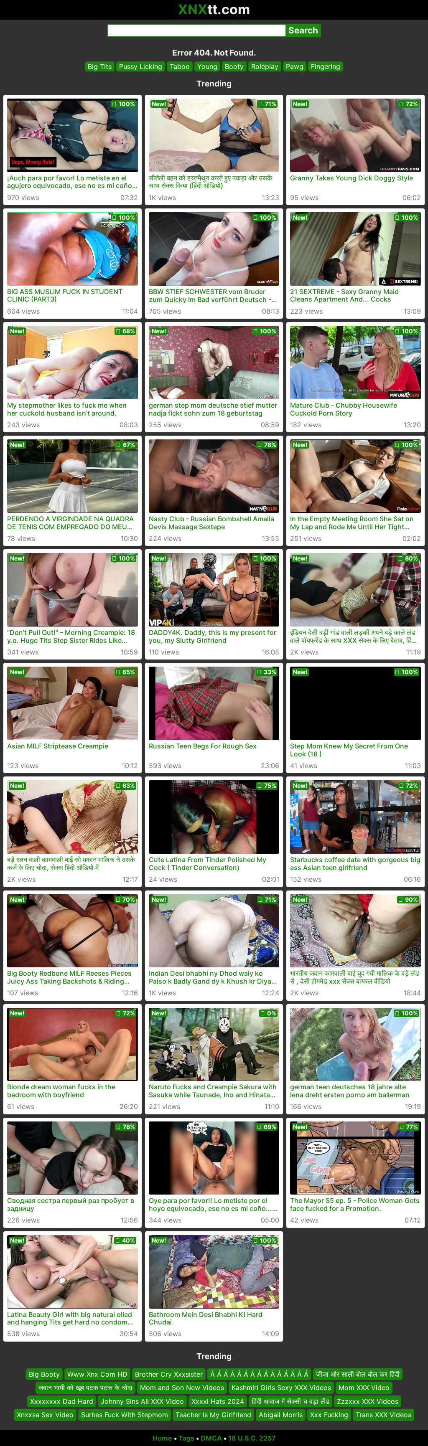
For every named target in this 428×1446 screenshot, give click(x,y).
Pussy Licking (140, 66)
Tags (186, 1438)
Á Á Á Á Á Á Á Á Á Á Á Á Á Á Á (259, 1374)
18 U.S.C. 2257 (252, 1438)
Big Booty (44, 1374)
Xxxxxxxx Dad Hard (61, 1401)
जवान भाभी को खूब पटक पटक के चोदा (85, 1387)
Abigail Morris (281, 1414)
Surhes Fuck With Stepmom (124, 1414)
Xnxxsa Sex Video (45, 1414)
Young (207, 66)
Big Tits (100, 66)
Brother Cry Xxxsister (169, 1374)
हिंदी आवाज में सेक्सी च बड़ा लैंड (290, 1401)
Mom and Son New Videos (182, 1387)
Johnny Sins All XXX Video (142, 1401)
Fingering (325, 66)
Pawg (294, 66)
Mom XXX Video (364, 1387)
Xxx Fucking (329, 1414)
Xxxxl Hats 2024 (217, 1401)
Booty (234, 66)
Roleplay (264, 66)
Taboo (180, 66)
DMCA (211, 1438)
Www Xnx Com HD (97, 1374)
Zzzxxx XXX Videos (367, 1401)
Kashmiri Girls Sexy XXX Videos (281, 1387)
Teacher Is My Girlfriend (213, 1414)
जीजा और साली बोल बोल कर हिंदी (358, 1374)
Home (162, 1438)
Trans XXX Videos (383, 1414)
